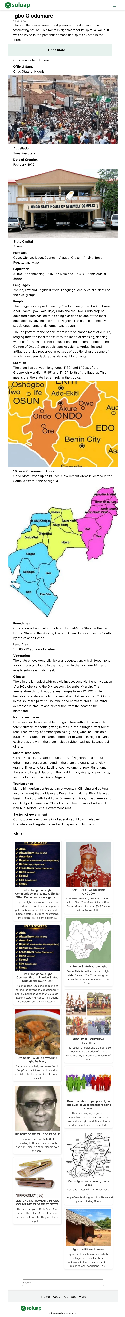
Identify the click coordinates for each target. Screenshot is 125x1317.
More (82, 1297)
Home (45, 1297)
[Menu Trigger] (114, 5)
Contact (70, 1297)
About (57, 1297)
